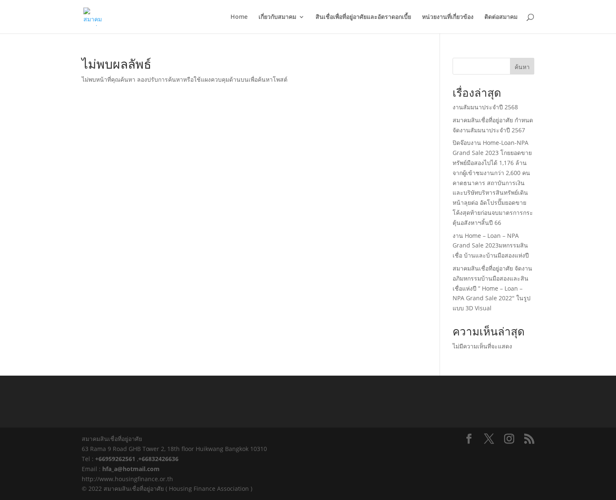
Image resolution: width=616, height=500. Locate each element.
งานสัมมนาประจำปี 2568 (485, 107)
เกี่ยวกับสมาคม (277, 17)
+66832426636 (158, 459)
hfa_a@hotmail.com (131, 469)
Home (239, 17)
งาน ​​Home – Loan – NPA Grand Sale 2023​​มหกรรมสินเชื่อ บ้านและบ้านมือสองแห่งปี (491, 246)
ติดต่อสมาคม (501, 17)
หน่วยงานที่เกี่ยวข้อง (448, 17)
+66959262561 (116, 459)
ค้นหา (522, 67)
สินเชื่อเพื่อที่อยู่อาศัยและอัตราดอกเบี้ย (363, 17)
